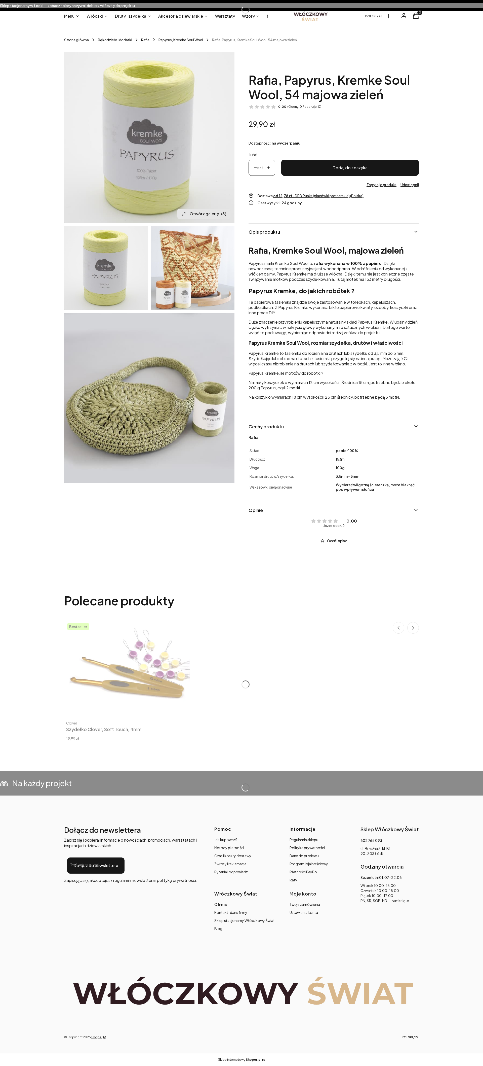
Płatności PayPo (303, 872)
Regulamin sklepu (304, 839)
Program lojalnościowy (309, 864)
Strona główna (76, 40)
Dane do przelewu (304, 855)
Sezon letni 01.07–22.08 (381, 877)
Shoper (96, 1037)
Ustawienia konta (304, 912)
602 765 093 (371, 840)
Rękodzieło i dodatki (115, 40)
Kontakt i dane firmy (230, 912)
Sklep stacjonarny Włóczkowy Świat (244, 920)
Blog (218, 928)
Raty (293, 880)
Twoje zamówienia (305, 904)
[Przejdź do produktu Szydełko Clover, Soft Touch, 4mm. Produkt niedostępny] (127, 667)
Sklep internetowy (239, 1059)
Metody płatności (229, 847)
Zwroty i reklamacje (230, 864)
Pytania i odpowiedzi (231, 872)
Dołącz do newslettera (95, 865)
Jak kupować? (225, 839)
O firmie (220, 904)
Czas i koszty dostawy (232, 855)
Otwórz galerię (208, 213)
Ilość (253, 154)
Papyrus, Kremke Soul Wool (180, 40)
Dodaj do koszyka (350, 167)
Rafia (145, 40)
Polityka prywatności (307, 847)
